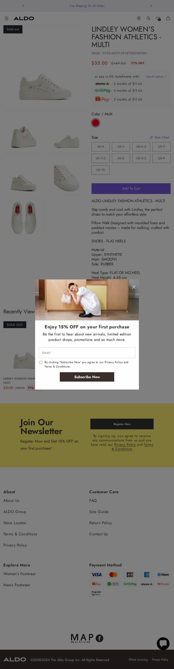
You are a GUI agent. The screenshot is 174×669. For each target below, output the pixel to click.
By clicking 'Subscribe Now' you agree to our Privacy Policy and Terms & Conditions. (86, 364)
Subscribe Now (87, 377)
